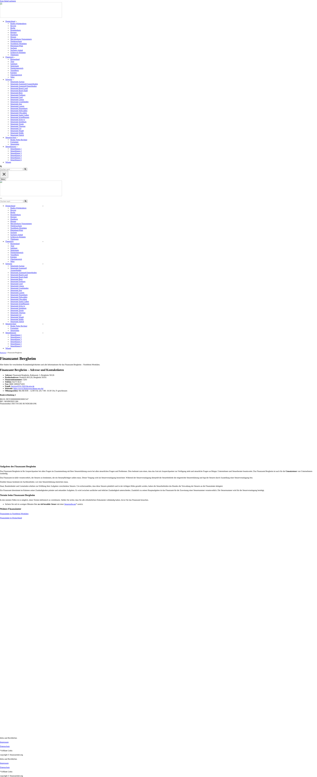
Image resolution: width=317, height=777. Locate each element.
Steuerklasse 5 (16, 158)
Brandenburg (15, 30)
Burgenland (15, 59)
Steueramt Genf (16, 97)
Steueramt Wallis (17, 133)
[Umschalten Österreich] (43, 241)
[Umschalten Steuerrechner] (43, 324)
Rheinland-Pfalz (16, 46)
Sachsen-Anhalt (16, 50)
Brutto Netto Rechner (18, 140)
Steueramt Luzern (17, 106)
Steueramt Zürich (17, 135)
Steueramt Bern (16, 93)
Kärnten (13, 73)
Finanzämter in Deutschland (11, 518)
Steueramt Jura (16, 104)
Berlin (12, 28)
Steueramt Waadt (17, 131)
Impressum (4, 742)
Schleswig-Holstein (18, 52)
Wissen (8, 162)
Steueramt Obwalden (18, 113)
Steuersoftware (70, 504)
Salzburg (13, 64)
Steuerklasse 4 (16, 155)
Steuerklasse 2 (16, 151)
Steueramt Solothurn (18, 122)
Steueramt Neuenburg (18, 108)
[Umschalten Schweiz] (43, 264)
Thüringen (14, 55)
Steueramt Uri (15, 128)
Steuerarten (14, 144)
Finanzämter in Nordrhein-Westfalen (14, 514)
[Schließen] (4, 174)
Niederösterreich (16, 68)
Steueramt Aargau (17, 82)
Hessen (13, 37)
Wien (12, 77)
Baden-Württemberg (18, 24)
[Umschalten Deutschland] (43, 206)
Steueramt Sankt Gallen (19, 115)
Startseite (3, 353)
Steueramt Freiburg (17, 95)
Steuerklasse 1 (16, 149)
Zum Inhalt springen (8, 1)
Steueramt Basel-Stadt (19, 91)
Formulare (14, 142)
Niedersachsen (16, 41)
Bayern (13, 26)
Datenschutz (5, 746)
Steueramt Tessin (17, 124)
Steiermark (14, 66)
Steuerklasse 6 (16, 160)
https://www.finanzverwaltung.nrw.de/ (28, 388)
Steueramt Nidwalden (18, 111)
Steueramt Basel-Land (19, 88)
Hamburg (14, 35)
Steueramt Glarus (17, 99)
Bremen (13, 32)
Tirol (12, 61)
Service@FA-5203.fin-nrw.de (22, 386)
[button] (16, 21)
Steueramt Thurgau (17, 126)
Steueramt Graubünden (19, 102)
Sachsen (13, 48)
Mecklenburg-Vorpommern (21, 39)
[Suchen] (1, 167)
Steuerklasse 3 (16, 153)
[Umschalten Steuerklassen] (43, 333)
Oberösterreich (16, 75)
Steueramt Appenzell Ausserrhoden (24, 84)
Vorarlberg (14, 70)
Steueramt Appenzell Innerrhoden (23, 86)
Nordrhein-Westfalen (18, 44)
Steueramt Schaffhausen (19, 117)
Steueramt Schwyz (17, 120)
